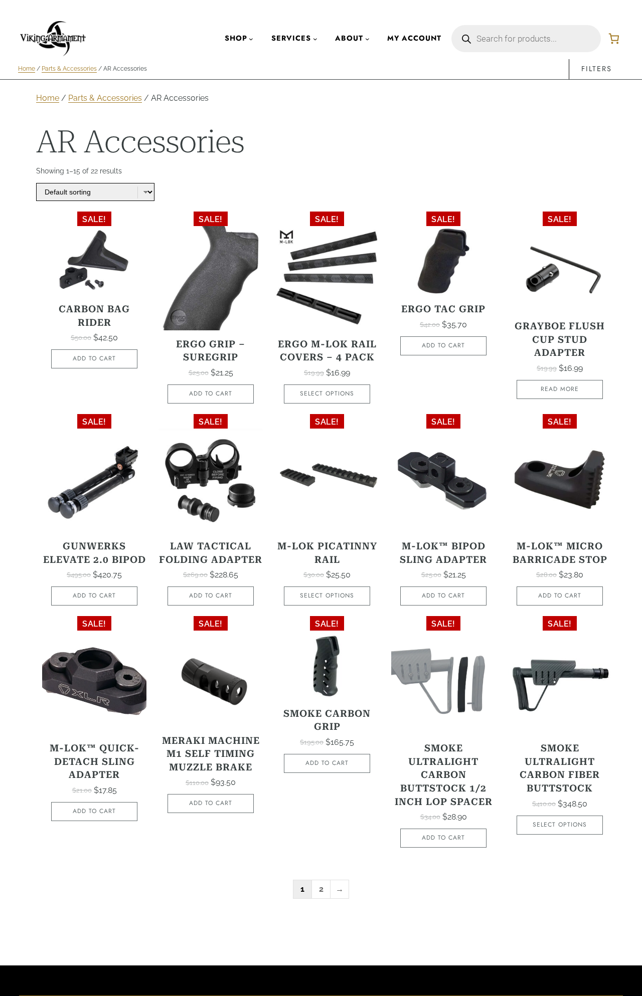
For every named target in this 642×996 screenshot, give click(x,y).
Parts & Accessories (69, 68)
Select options (327, 393)
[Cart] (614, 39)
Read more (560, 388)
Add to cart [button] (94, 358)
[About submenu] (367, 39)
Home (26, 68)
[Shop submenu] (251, 39)
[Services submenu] (315, 39)
